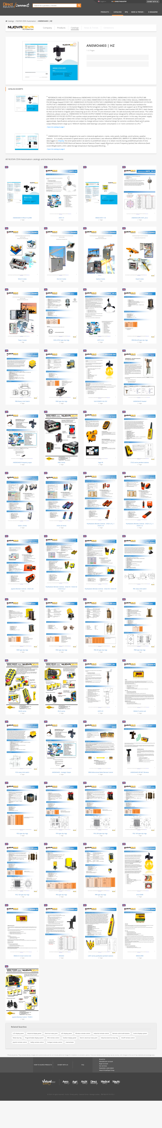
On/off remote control (128, 1038)
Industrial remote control (101, 1033)
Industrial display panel (34, 1033)
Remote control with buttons (121, 1033)
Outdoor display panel (69, 1038)
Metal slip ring (17, 1038)
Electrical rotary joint (51, 1033)
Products (105, 12)
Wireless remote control (82, 1033)
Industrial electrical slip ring (109, 1038)
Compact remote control (54, 1042)
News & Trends (137, 12)
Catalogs (118, 12)
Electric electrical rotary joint (88, 1038)
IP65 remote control (53, 1038)
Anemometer (70, 1042)
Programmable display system (34, 1038)
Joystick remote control (20, 1042)
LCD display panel (18, 1033)
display (61, 141)
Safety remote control (37, 1042)
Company (47, 27)
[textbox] (55, 5)
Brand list (102, 1059)
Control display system (140, 1033)
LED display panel (66, 1033)
